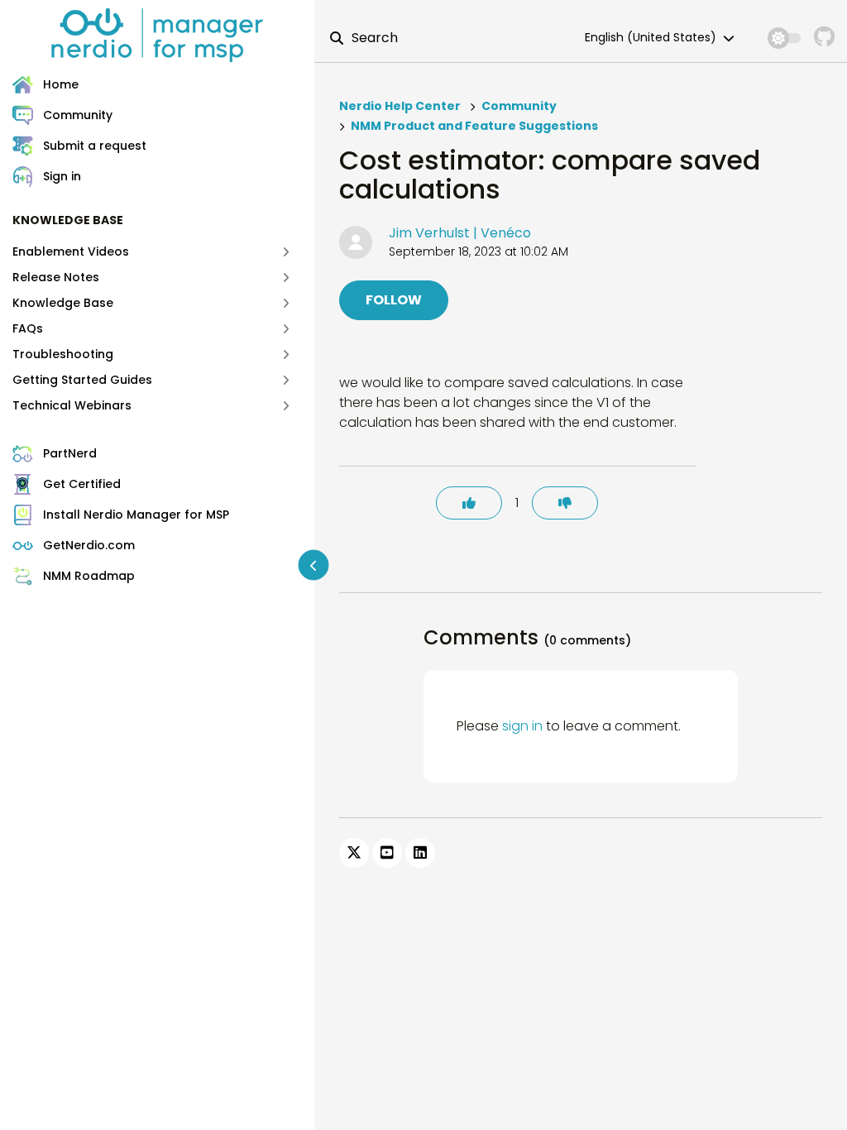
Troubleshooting (62, 354)
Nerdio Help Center (400, 106)
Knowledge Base (62, 302)
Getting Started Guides (82, 379)
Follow (394, 299)
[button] (163, 176)
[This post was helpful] (469, 503)
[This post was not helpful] (565, 503)
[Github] (824, 38)
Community (519, 106)
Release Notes (55, 277)
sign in (522, 725)
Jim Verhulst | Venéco (460, 232)
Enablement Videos (70, 251)
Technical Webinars (72, 405)
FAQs (27, 328)
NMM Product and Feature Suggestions (474, 125)
